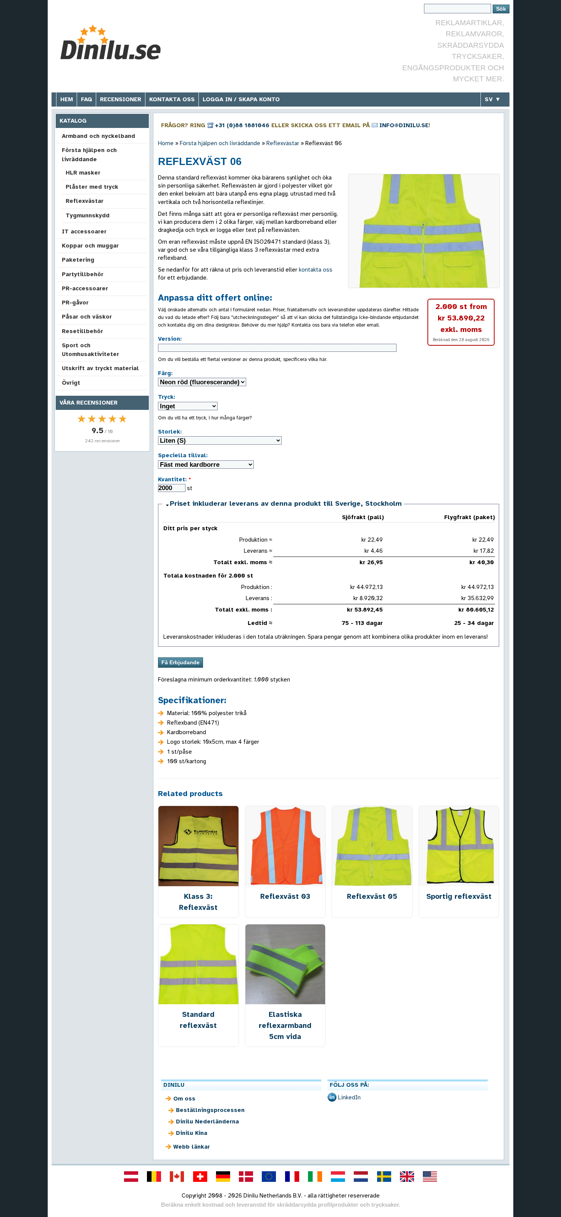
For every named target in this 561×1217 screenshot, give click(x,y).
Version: (170, 338)
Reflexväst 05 (372, 896)
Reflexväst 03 (285, 896)
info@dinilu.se (404, 125)
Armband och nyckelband (98, 136)
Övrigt (71, 382)
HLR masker (83, 172)
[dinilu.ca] (177, 1176)
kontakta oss (315, 269)
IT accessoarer (84, 231)
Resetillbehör (82, 331)
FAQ (86, 99)
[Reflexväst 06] (424, 231)
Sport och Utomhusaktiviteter (90, 350)
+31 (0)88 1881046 (242, 125)
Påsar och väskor (87, 316)
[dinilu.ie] (315, 1176)
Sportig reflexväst (459, 896)
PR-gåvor (75, 302)
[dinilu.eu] (269, 1176)
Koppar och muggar (90, 245)
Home (166, 143)
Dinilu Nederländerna (207, 1121)
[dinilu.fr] (292, 1176)
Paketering (78, 259)
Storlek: (170, 431)
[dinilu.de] (223, 1176)
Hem (66, 99)
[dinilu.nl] (361, 1176)
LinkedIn (349, 1097)
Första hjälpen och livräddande (89, 154)
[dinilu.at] (131, 1176)
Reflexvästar (84, 200)
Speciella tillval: (183, 455)
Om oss (184, 1098)
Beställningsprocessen (210, 1110)
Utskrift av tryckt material (100, 368)
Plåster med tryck (92, 186)
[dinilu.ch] (200, 1176)
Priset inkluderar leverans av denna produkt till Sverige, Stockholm (286, 503)
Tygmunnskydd (88, 215)
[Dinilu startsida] (113, 42)
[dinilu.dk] (246, 1176)
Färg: (165, 373)
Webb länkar (191, 1146)
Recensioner (120, 99)
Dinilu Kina (191, 1133)
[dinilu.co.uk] (407, 1176)
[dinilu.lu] (338, 1176)
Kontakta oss (172, 99)
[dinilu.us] (430, 1176)
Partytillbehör (82, 274)
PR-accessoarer (85, 288)
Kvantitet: (174, 479)
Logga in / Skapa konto (241, 99)
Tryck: (166, 396)
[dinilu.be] (154, 1176)
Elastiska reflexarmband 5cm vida (285, 1025)
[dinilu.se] (384, 1176)
